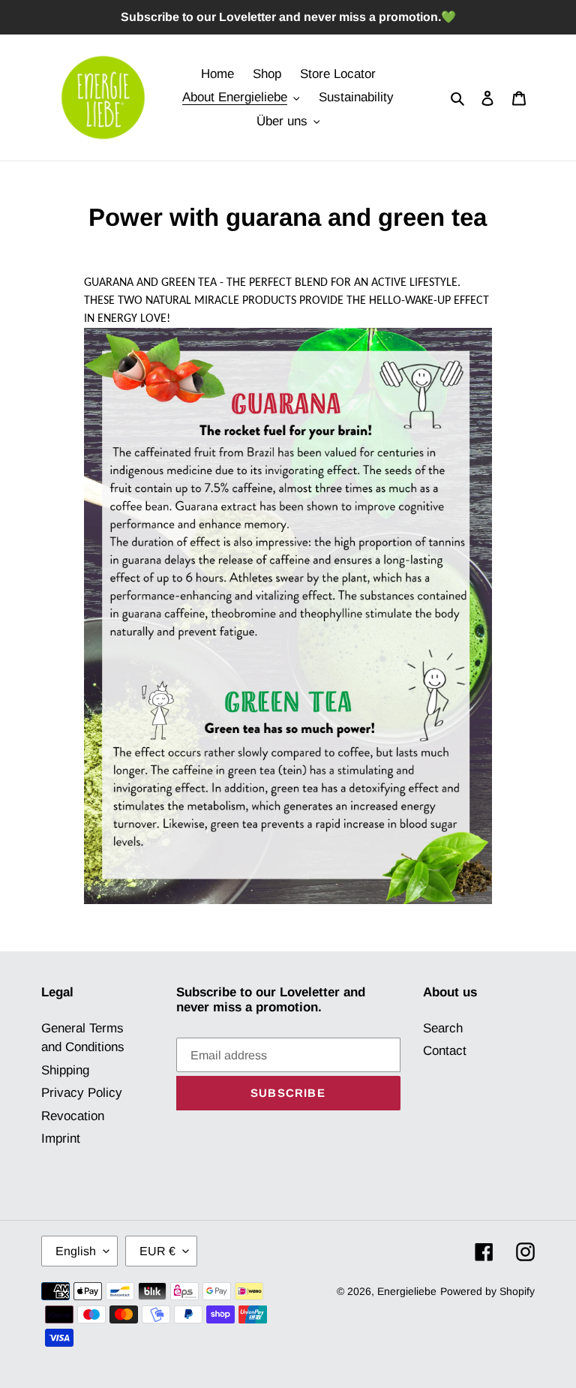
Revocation (72, 1116)
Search (443, 1028)
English (76, 1251)
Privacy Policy (81, 1093)
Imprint (60, 1138)
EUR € (158, 1251)
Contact (444, 1051)
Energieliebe (406, 1291)
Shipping (65, 1070)
